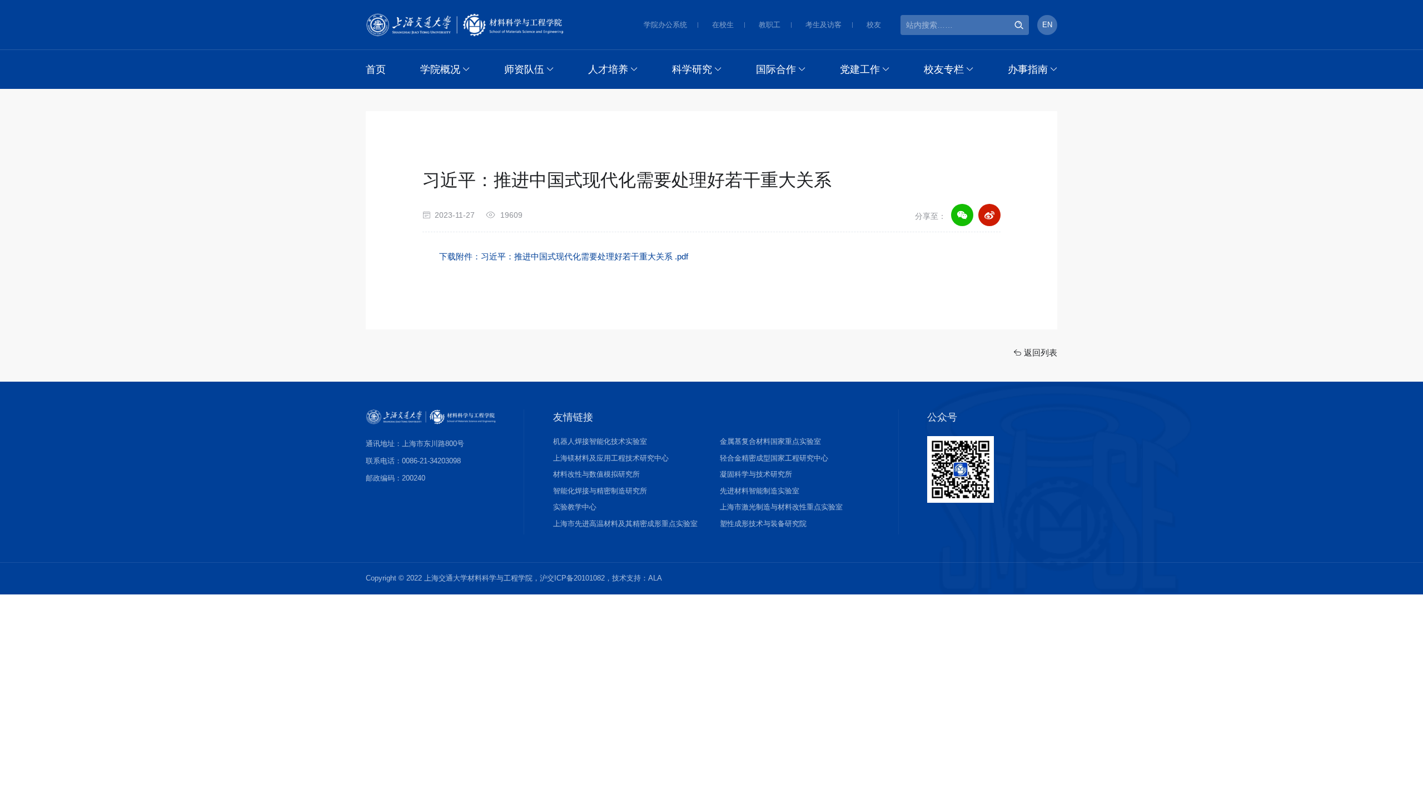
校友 (874, 25)
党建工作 (860, 69)
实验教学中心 (574, 507)
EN (1047, 25)
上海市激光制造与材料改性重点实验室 (781, 507)
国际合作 (776, 69)
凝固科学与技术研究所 (756, 474)
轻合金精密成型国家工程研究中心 (774, 458)
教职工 (769, 25)
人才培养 (608, 69)
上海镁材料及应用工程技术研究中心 (611, 458)
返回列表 (1039, 352)
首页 (376, 69)
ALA (655, 578)
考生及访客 (823, 25)
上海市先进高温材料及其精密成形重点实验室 (625, 523)
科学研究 (692, 69)
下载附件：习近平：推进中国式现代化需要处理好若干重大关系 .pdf (563, 256)
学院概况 (440, 69)
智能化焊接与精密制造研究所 (600, 491)
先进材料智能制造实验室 (759, 491)
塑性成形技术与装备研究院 (763, 523)
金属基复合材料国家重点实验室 (770, 441)
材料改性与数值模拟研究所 (596, 474)
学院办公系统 (665, 25)
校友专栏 (944, 69)
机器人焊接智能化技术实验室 (600, 441)
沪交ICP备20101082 (572, 578)
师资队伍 (524, 69)
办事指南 (1028, 69)
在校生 (723, 25)
